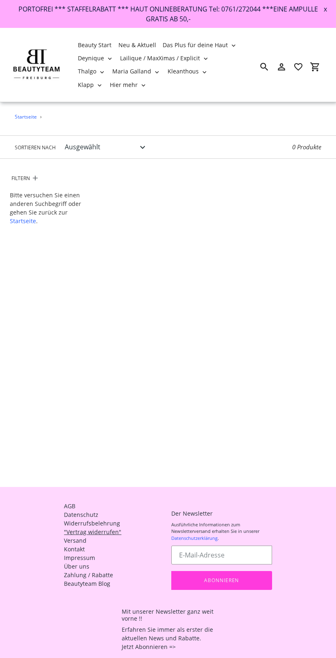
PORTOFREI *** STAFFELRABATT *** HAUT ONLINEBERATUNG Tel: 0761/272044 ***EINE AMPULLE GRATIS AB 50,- (168, 14)
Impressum (79, 558)
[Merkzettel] (298, 67)
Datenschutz (81, 515)
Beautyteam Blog (87, 583)
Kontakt (74, 549)
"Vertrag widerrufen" (92, 532)
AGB (69, 506)
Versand (75, 540)
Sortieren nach (35, 147)
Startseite (26, 116)
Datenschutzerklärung (194, 538)
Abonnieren (221, 580)
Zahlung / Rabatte (88, 575)
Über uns (76, 566)
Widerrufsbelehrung (92, 523)
